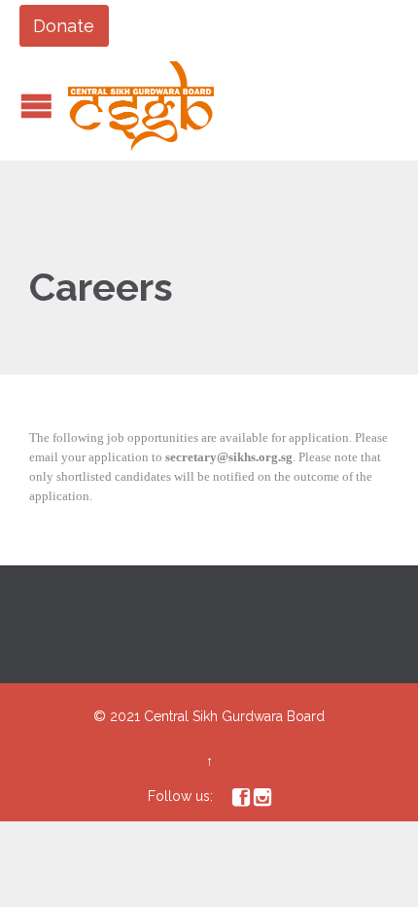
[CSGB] (141, 106)
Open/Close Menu (36, 106)
